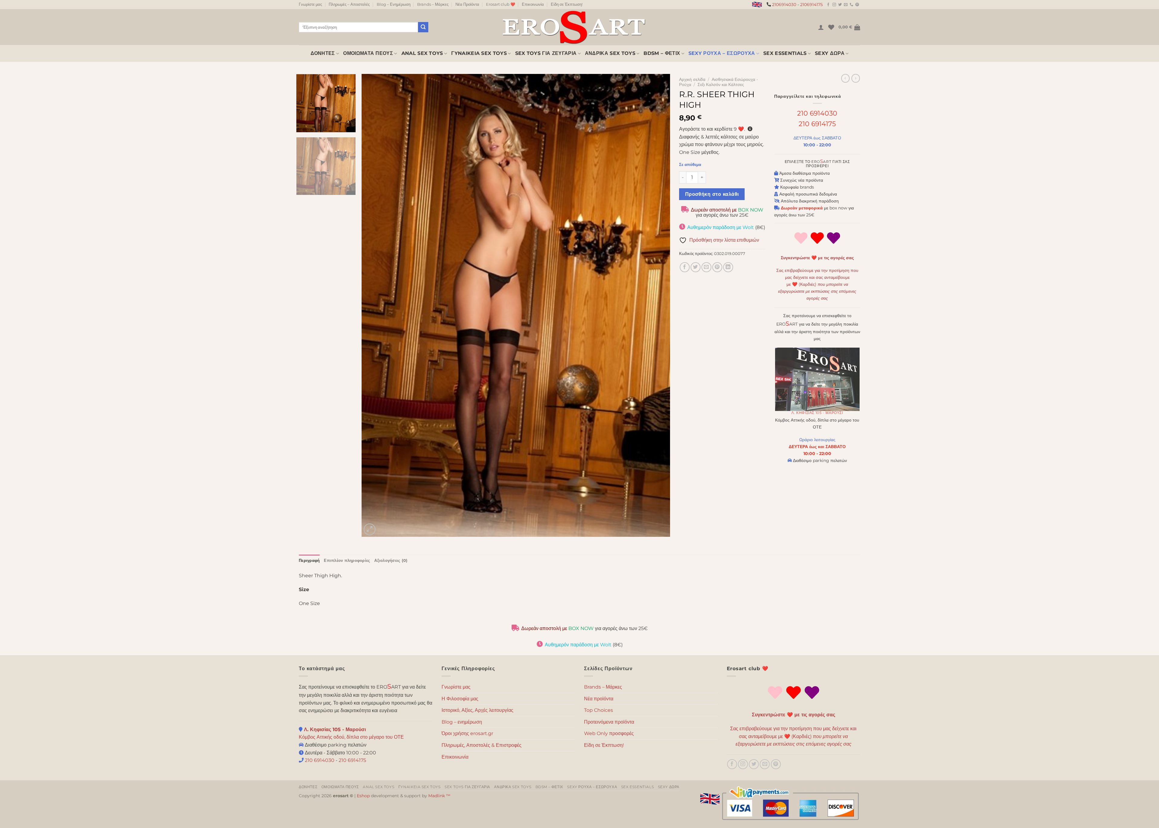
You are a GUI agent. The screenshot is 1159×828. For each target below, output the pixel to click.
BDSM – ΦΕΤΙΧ (661, 53)
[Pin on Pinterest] (717, 267)
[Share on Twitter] (696, 267)
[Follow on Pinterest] (857, 5)
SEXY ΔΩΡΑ (830, 53)
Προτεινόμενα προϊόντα (609, 722)
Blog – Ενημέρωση (393, 4)
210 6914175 (817, 124)
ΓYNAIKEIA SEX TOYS (479, 53)
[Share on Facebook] (685, 267)
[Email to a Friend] (706, 267)
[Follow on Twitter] (840, 5)
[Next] (656, 305)
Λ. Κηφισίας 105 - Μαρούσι (817, 412)
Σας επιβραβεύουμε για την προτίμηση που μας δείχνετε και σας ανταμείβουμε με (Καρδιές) (817, 284)
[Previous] (375, 305)
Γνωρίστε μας (310, 4)
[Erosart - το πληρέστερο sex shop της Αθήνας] (573, 27)
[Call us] (851, 5)
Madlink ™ (439, 795)
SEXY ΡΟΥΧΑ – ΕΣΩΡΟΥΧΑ (721, 53)
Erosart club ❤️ (500, 4)
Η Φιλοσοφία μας (460, 699)
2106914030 (784, 4)
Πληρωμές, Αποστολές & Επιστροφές (482, 745)
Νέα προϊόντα (598, 699)
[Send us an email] (846, 5)
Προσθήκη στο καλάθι (712, 194)
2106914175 (811, 4)
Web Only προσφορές (609, 733)
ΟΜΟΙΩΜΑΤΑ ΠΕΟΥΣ (368, 53)
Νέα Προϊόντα (467, 4)
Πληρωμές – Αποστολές (349, 4)
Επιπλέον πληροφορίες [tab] (347, 560)
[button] (821, 27)
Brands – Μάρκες (433, 4)
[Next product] (845, 78)
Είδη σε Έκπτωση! (567, 4)
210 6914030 (817, 113)
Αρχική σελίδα (692, 79)
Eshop (363, 795)
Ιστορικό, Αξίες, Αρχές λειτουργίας (477, 710)
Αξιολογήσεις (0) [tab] (390, 560)
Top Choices (598, 710)
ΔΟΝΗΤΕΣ (323, 53)
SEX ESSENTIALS (784, 53)
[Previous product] (855, 78)
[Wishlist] (831, 27)
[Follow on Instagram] (834, 5)
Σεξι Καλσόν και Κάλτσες (721, 84)
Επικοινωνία (533, 4)
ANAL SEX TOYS (422, 53)
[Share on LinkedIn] (728, 267)
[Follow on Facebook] (828, 5)
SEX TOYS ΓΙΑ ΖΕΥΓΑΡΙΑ (546, 53)
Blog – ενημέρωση (462, 722)
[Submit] (423, 27)
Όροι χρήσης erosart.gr (467, 733)
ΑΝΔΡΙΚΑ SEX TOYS (610, 53)
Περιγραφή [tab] (309, 560)
